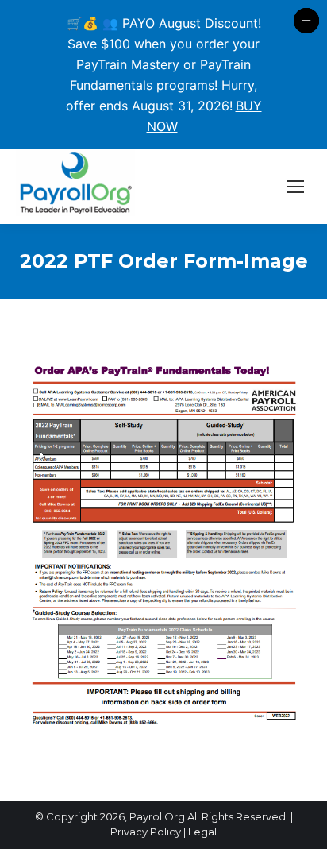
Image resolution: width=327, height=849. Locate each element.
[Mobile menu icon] (295, 187)
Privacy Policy (145, 831)
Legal (202, 831)
